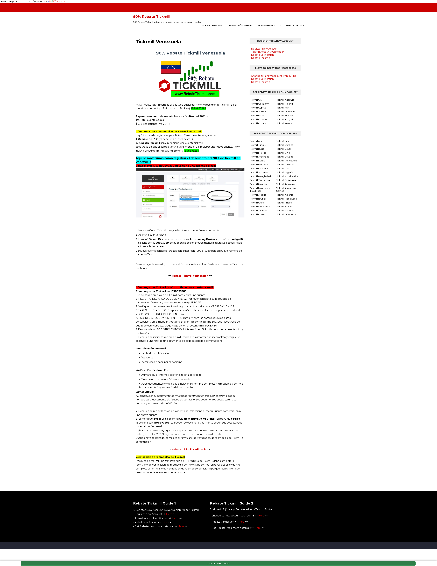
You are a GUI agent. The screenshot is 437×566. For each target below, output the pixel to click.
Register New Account (264, 48)
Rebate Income (260, 57)
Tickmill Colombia (259, 168)
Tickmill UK (256, 99)
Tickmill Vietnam (285, 210)
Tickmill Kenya (257, 160)
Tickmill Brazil (283, 148)
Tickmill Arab (256, 141)
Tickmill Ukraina (284, 145)
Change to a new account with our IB (273, 75)
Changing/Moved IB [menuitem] (240, 25)
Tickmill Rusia (257, 148)
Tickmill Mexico (258, 152)
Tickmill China (257, 202)
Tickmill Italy (282, 107)
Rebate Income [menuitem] (294, 25)
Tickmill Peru (283, 168)
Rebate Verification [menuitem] (268, 25)
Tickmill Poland (284, 103)
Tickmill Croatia (258, 123)
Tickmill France (284, 123)
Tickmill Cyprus (258, 107)
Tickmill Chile (283, 152)
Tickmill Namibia (258, 184)
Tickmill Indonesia (286, 214)
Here (169, 514)
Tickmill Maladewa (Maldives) (260, 189)
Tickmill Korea (257, 214)
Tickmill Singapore (260, 206)
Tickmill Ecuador (285, 156)
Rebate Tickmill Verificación (189, 275)
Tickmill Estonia (258, 115)
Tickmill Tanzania (285, 184)
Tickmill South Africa (287, 176)
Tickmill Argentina (259, 156)
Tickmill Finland (284, 115)
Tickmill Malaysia (285, 206)
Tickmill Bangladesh (261, 176)
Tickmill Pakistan (285, 164)
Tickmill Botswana (286, 180)
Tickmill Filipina (284, 202)
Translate (59, 1)
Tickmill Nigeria (284, 172)
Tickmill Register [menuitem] (212, 25)
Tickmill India (283, 141)
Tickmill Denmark (285, 111)
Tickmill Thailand (258, 210)
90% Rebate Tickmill (151, 17)
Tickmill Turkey (258, 145)
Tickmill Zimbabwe (260, 180)
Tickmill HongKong (286, 198)
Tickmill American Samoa (286, 189)
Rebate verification (262, 54)
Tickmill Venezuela (286, 160)
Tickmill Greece (258, 119)
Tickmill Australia (285, 99)
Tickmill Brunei (258, 198)
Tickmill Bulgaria (285, 119)
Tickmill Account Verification (268, 51)
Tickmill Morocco (259, 164)
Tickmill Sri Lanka (259, 172)
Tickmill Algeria (258, 194)
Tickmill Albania (284, 194)
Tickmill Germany (259, 103)
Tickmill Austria (258, 111)
